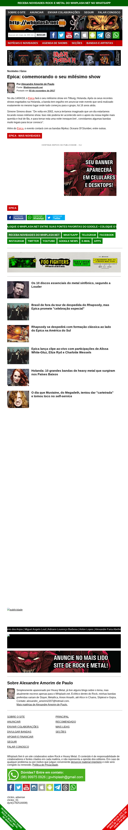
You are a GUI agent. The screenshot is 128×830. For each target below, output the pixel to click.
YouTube (49, 241)
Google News (68, 241)
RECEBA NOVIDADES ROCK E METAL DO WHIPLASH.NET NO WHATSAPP (64, 3)
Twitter (33, 241)
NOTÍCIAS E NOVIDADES (23, 43)
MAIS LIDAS (63, 726)
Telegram (89, 235)
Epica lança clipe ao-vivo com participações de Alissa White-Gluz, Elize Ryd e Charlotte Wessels (69, 350)
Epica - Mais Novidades (24, 135)
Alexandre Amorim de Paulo (37, 84)
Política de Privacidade (45, 764)
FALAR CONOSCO (109, 12)
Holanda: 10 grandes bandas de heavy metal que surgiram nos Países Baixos (73, 372)
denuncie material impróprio (86, 762)
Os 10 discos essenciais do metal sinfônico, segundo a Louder (71, 284)
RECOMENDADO (66, 721)
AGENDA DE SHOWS (54, 43)
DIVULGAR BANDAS (19, 731)
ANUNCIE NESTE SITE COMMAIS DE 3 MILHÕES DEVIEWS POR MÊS (117, 818)
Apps (97, 241)
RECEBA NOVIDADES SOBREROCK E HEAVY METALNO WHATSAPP (11, 818)
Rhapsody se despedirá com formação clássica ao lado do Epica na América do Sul (71, 328)
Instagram (16, 241)
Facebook (107, 235)
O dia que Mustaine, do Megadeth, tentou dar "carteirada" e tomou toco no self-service (72, 394)
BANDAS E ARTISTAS (99, 43)
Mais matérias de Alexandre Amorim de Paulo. (42, 704)
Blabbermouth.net (33, 87)
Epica (23, 71)
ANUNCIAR (37, 12)
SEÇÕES (77, 43)
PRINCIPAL (62, 716)
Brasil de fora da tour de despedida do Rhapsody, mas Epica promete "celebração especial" (70, 306)
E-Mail (86, 241)
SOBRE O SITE (17, 12)
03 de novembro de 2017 (42, 90)
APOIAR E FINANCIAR (20, 736)
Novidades (13, 71)
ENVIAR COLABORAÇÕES (64, 12)
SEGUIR (89, 12)
